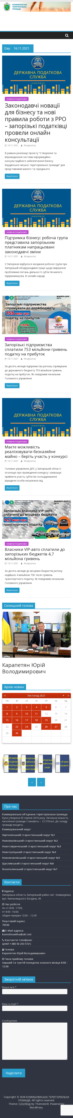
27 (56, 726)
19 (46, 720)
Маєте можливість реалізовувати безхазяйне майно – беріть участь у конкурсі (36, 451)
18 (36, 720)
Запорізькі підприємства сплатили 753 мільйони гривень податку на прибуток (36, 349)
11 (36, 713)
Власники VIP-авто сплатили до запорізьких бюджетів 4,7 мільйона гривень (35, 554)
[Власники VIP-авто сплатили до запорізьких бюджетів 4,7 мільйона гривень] (36, 503)
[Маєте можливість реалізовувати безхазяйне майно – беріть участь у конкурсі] (36, 400)
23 (16, 726)
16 (16, 720)
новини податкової (17, 98)
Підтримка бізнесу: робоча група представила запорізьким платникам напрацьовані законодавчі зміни (36, 244)
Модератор (30, 145)
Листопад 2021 (36, 695)
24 (26, 726)
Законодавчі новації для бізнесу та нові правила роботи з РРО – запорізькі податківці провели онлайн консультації (36, 122)
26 (46, 726)
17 (26, 720)
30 (16, 733)
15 (7, 720)
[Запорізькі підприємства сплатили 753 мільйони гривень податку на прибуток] (36, 298)
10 (26, 713)
